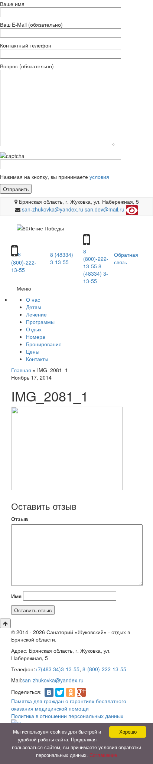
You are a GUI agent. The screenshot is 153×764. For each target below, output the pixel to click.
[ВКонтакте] (49, 692)
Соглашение (103, 755)
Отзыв (19, 518)
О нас (33, 299)
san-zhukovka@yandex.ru (52, 209)
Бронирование (44, 344)
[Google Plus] (81, 692)
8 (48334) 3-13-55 (61, 258)
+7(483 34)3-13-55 (57, 669)
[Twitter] (59, 692)
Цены (32, 351)
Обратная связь (126, 258)
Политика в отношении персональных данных (67, 715)
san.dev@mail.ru (104, 209)
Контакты (37, 359)
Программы (40, 321)
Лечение (36, 314)
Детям (33, 307)
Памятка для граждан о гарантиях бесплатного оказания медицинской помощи (68, 704)
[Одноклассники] (70, 692)
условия (98, 176)
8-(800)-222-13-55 (23, 261)
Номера (35, 336)
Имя (16, 596)
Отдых (34, 329)
